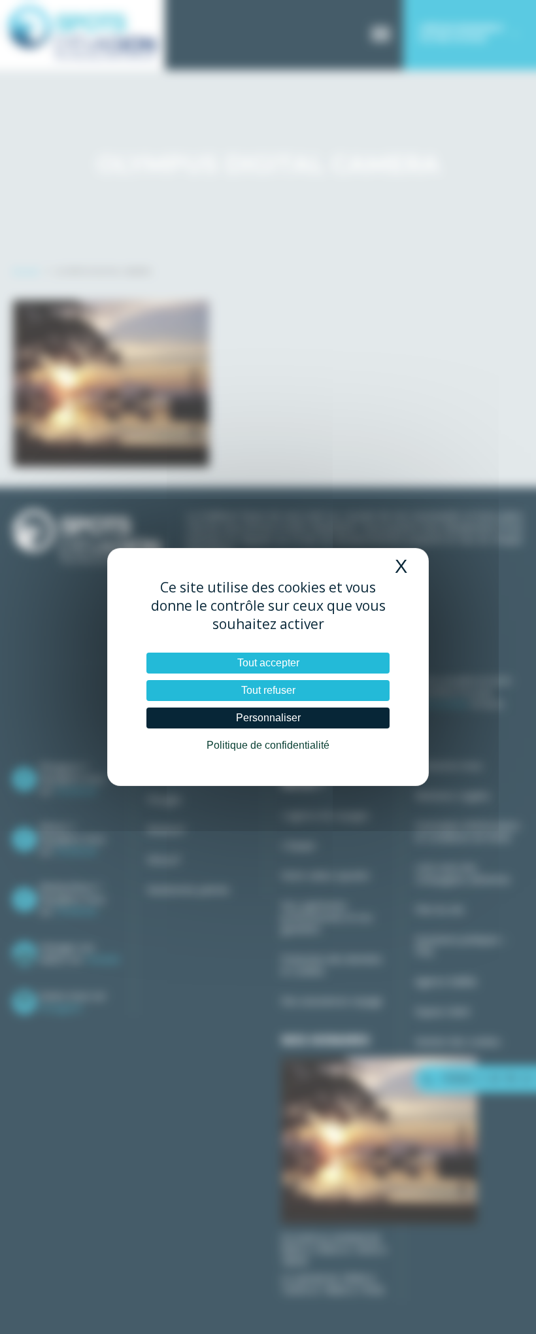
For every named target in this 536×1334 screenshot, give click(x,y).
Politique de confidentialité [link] (268, 745)
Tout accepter (268, 662)
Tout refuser (268, 690)
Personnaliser (268, 717)
